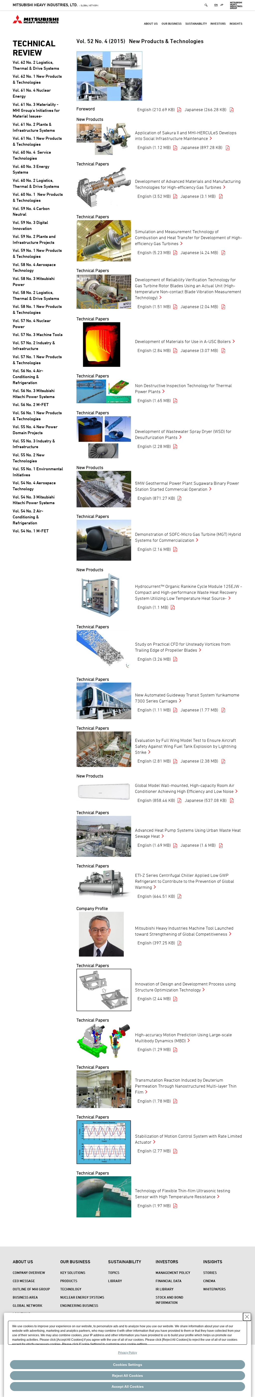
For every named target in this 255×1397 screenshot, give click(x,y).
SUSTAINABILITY (196, 23)
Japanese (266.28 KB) (206, 109)
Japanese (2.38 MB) (200, 761)
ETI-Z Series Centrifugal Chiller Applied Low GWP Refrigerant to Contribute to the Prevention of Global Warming (184, 881)
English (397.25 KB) (156, 942)
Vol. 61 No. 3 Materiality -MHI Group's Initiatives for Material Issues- (36, 110)
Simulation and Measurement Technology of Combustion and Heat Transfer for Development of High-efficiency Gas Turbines (188, 237)
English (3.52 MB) (154, 196)
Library (115, 1281)
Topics (113, 1272)
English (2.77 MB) (154, 1150)
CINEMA (209, 1281)
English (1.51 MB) (154, 306)
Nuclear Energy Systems (82, 1297)
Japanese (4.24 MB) (200, 252)
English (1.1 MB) (152, 607)
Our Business (172, 23)
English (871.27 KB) (156, 498)
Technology (70, 1289)
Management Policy (173, 1272)
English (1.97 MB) (154, 1205)
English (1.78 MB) (154, 1101)
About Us (151, 23)
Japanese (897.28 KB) (202, 147)
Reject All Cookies (127, 1376)
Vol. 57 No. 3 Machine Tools (38, 334)
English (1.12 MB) (154, 147)
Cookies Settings (127, 1365)
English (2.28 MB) (154, 446)
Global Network (55, 5)
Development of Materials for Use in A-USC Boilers (183, 341)
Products (68, 1281)
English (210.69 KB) (156, 109)
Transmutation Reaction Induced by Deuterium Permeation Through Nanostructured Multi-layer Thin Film (186, 1086)
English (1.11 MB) (154, 709)
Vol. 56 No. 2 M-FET (31, 404)
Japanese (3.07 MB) (200, 350)
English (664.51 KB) (156, 896)
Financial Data (169, 1281)
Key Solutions (72, 1272)
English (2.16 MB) (154, 549)
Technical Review (34, 48)
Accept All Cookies (128, 1387)
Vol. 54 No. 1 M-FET (31, 530)
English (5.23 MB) (154, 252)
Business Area (25, 1297)
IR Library (165, 1289)
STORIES (210, 1272)
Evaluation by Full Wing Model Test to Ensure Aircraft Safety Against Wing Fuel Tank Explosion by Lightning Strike (185, 746)
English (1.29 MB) (154, 1049)
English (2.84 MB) (154, 350)
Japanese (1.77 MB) (200, 709)
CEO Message (24, 1281)
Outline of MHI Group (31, 1289)
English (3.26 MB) (154, 659)
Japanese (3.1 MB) (199, 196)
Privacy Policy (127, 1352)
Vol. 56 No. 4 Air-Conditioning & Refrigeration (28, 376)
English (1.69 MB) (154, 845)
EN (216, 5)
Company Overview (29, 1272)
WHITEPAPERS (214, 1289)
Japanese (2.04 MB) (200, 306)
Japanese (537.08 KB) (206, 800)
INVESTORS (218, 23)
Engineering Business (79, 1305)
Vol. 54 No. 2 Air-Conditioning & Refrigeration (28, 516)
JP (221, 5)
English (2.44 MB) (154, 998)
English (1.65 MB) (154, 400)
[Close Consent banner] (247, 1317)
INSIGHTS (236, 23)
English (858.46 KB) (156, 800)
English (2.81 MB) (154, 761)
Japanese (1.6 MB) (199, 845)
